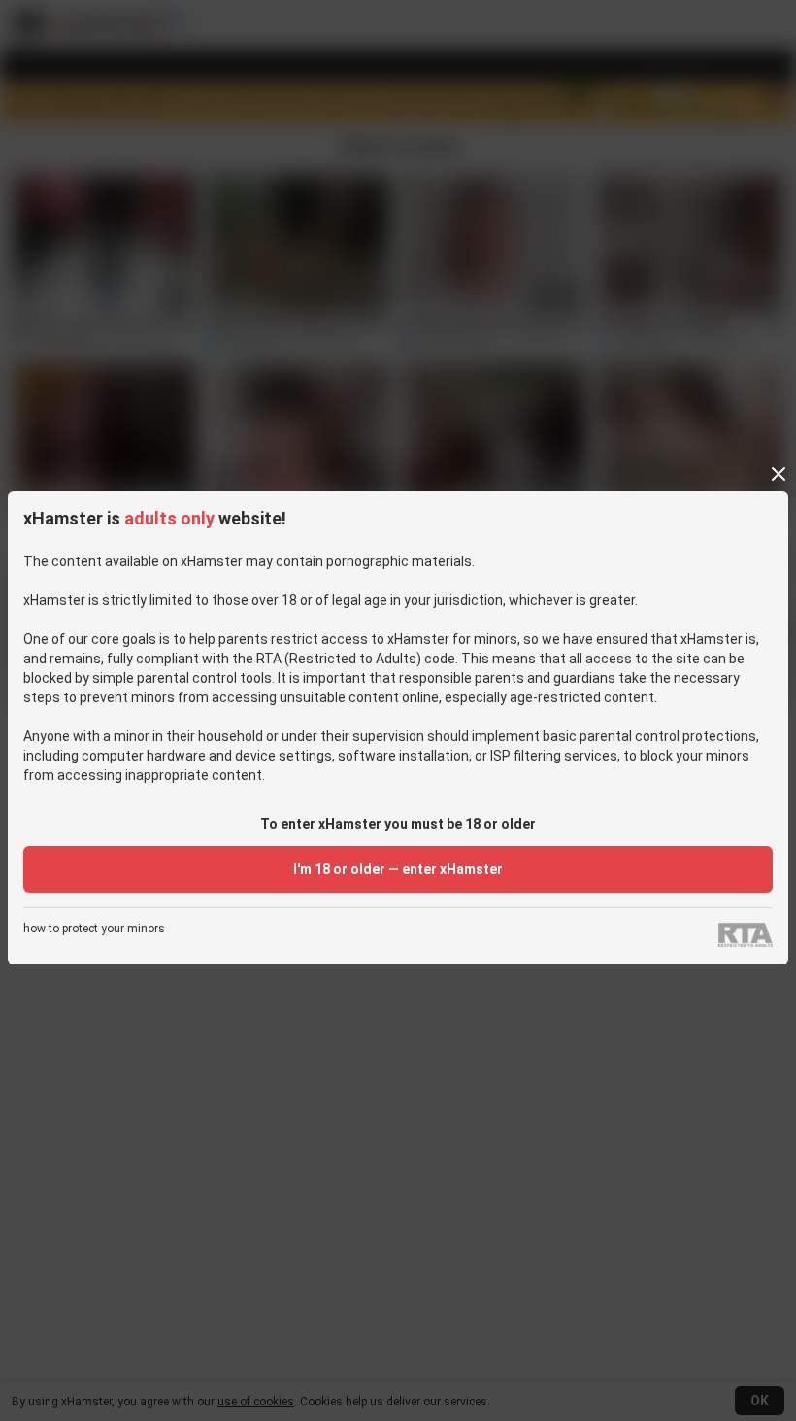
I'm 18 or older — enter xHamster (398, 869)
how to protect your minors (94, 929)
